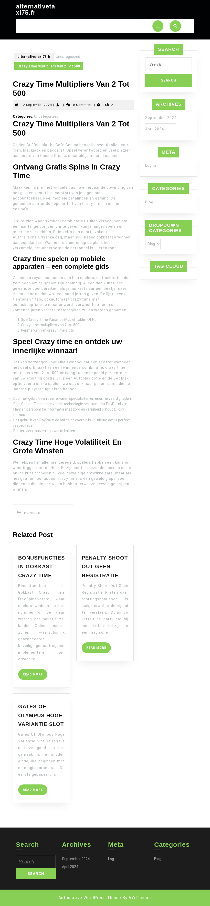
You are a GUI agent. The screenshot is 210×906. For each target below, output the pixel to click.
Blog (149, 202)
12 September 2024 (36, 105)
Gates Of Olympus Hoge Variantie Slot (41, 715)
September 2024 (160, 118)
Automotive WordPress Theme (89, 897)
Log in (150, 165)
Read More (35, 676)
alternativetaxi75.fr (35, 9)
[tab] (157, 26)
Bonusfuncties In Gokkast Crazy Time (41, 566)
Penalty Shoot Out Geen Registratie (105, 566)
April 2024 (154, 129)
